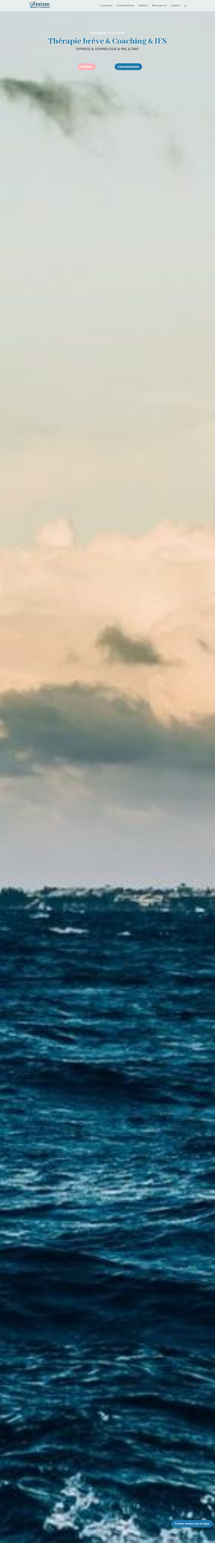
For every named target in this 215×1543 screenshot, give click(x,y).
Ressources (159, 6)
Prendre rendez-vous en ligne (192, 1523)
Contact (175, 6)
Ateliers (143, 6)
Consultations (125, 6)
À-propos (106, 6)
